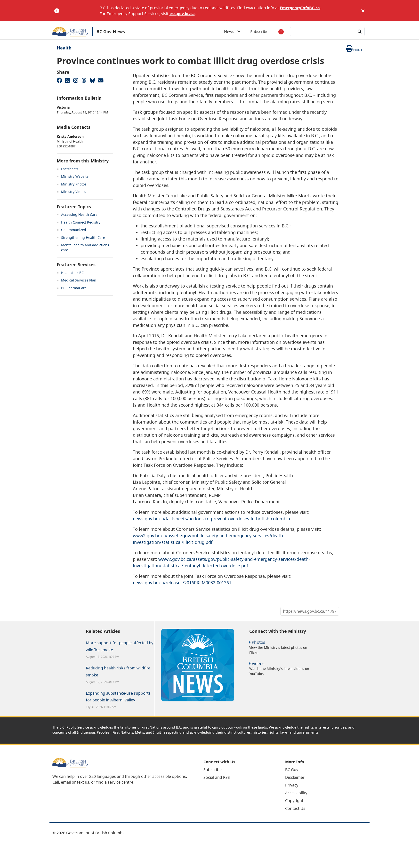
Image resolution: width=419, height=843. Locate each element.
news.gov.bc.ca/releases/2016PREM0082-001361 (182, 583)
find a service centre (114, 782)
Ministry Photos (73, 184)
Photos (258, 642)
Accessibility (296, 792)
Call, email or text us (70, 782)
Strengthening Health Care (83, 237)
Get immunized (73, 229)
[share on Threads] (83, 80)
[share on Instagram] (75, 80)
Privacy (291, 785)
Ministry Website (75, 176)
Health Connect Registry (80, 222)
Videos (258, 663)
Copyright (294, 800)
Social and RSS (216, 777)
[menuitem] (238, 769)
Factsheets (69, 169)
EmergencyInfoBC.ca (300, 7)
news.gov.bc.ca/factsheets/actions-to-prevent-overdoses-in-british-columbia (211, 519)
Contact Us (295, 808)
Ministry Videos (73, 191)
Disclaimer (295, 777)
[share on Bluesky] (92, 80)
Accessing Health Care (79, 214)
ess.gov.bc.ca (182, 13)
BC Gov (291, 769)
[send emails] (100, 80)
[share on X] (67, 80)
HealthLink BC (72, 272)
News (230, 31)
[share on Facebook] (59, 80)
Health (64, 48)
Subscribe (259, 31)
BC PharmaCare (74, 288)
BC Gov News (111, 31)
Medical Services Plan (78, 280)
